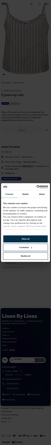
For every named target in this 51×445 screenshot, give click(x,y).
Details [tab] (25, 194)
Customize (24, 247)
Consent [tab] (9, 194)
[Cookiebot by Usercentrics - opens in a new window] (36, 187)
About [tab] (42, 194)
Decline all (25, 256)
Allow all (25, 239)
